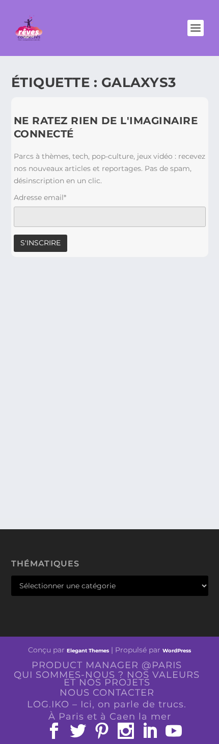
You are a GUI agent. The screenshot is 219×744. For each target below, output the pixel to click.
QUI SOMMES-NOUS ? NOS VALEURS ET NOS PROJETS (107, 678)
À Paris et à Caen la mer (109, 716)
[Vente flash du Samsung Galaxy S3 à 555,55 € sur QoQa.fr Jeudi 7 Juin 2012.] (109, 331)
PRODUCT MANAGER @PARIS (107, 665)
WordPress (176, 650)
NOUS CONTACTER (107, 692)
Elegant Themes (88, 650)
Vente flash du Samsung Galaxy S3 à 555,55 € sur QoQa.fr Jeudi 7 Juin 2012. (104, 416)
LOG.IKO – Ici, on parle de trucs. (106, 704)
